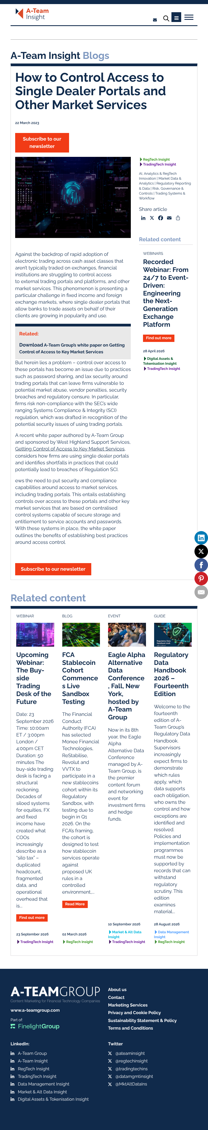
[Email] (201, 592)
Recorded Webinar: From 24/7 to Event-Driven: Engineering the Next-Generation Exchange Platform (165, 293)
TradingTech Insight (159, 165)
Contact (116, 997)
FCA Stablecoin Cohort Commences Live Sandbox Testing (80, 678)
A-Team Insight (33, 1061)
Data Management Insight (171, 934)
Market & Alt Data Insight (124, 934)
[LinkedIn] (201, 538)
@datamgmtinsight (134, 1076)
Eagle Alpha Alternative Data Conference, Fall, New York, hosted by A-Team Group (126, 686)
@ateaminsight (130, 1053)
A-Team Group (32, 1053)
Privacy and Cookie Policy (134, 1012)
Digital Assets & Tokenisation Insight (160, 361)
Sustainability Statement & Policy (142, 1020)
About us (117, 989)
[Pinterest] (201, 578)
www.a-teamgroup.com (35, 1010)
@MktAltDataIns (131, 1084)
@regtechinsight (131, 1061)
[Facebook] (201, 565)
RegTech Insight (156, 160)
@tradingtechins (131, 1068)
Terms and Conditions (130, 1028)
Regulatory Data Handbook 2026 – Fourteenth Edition (171, 674)
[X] (201, 551)
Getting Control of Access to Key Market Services (70, 449)
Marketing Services (128, 1005)
